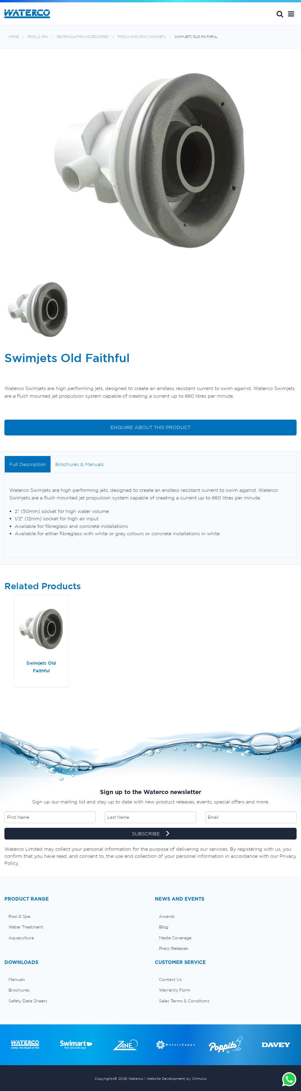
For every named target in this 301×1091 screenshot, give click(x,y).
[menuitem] (75, 916)
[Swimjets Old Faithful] (41, 629)
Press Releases (173, 948)
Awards (167, 916)
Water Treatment (26, 927)
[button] (291, 14)
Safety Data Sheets (28, 1001)
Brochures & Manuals (79, 464)
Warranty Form (174, 990)
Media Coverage (175, 937)
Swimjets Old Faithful (196, 36)
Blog (163, 927)
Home (14, 36)
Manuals (17, 979)
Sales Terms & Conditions (184, 1001)
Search (279, 13)
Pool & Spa (38, 36)
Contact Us (170, 979)
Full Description (27, 464)
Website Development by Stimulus (177, 1078)
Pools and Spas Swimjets (142, 36)
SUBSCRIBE (146, 833)
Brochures (19, 990)
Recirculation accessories (83, 36)
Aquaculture (21, 937)
